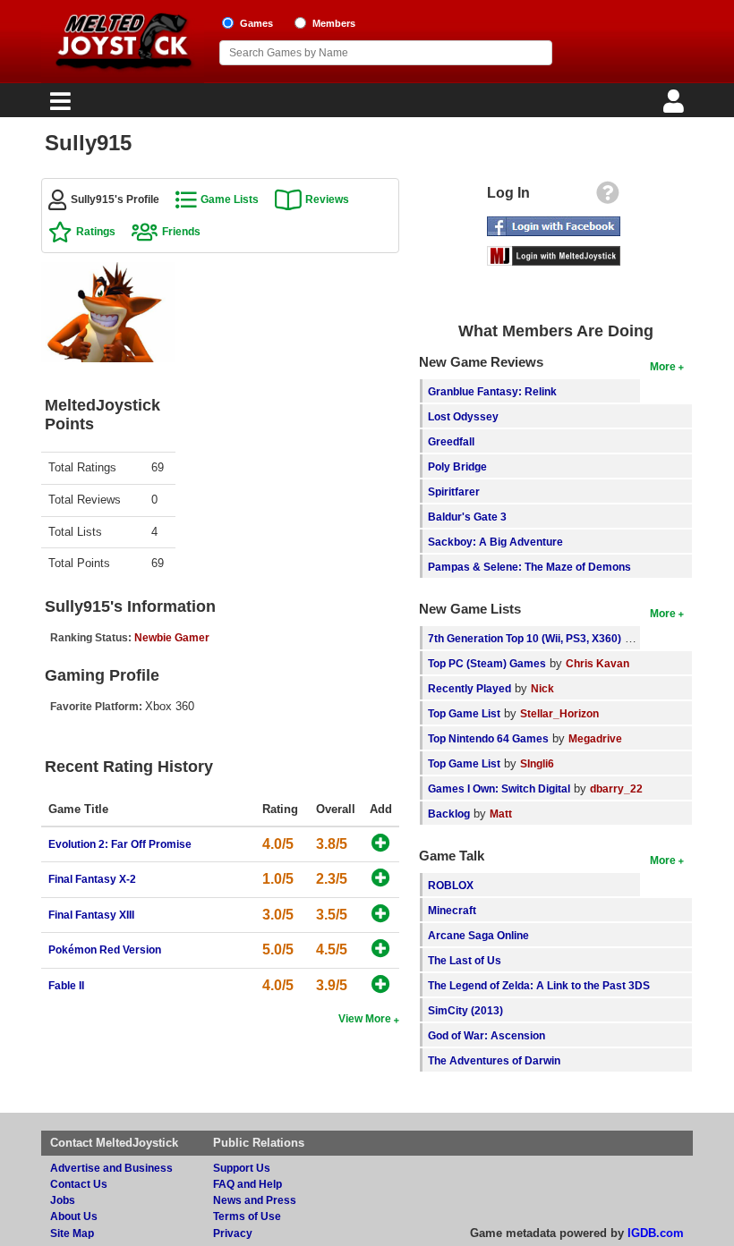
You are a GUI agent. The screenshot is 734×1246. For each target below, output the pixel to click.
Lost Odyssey (463, 416)
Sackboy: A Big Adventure (495, 541)
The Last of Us (464, 960)
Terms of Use (247, 1216)
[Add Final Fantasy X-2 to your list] (380, 878)
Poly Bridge (457, 466)
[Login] (676, 106)
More (663, 366)
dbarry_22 (616, 788)
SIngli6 (537, 763)
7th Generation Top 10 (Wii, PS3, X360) (524, 638)
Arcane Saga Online (478, 935)
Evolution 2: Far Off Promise (120, 844)
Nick (542, 688)
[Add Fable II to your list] (380, 985)
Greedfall (451, 441)
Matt (501, 813)
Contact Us (78, 1184)
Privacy (232, 1233)
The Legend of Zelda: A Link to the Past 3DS (539, 985)
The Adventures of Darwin (494, 1060)
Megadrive (595, 738)
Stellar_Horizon (559, 713)
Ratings (95, 231)
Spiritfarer (454, 491)
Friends (181, 231)
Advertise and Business (111, 1168)
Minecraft (452, 910)
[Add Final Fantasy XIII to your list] (380, 914)
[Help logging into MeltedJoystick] (607, 197)
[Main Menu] (58, 106)
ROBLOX (451, 885)
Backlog (449, 813)
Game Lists (230, 199)
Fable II (66, 985)
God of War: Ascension (486, 1035)
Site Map (72, 1233)
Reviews (327, 199)
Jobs (62, 1200)
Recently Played (469, 688)
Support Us (241, 1168)
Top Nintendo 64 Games (488, 738)
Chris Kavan (597, 663)
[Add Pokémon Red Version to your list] (380, 949)
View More (364, 1018)
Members (333, 23)
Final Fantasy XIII (91, 914)
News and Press (254, 1200)
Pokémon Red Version (104, 949)
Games (256, 23)
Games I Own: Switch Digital (499, 788)
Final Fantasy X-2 (92, 879)
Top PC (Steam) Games (487, 663)
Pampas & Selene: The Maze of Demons (529, 566)
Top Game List (464, 713)
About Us (74, 1216)
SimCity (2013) (465, 1010)
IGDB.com (655, 1233)
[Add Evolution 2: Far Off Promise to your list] (380, 844)
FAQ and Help (247, 1184)
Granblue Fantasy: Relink (492, 391)
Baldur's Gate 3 (467, 516)
